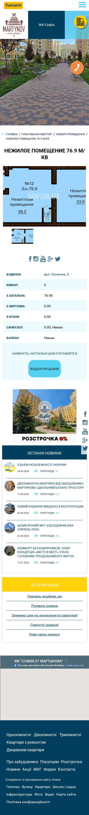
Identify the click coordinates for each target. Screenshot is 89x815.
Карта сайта (66, 794)
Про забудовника (22, 761)
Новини (13, 769)
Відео (49, 794)
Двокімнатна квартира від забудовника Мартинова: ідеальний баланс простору (50, 485)
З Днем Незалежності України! (42, 464)
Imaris (56, 779)
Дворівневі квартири (25, 750)
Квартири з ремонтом (26, 742)
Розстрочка (71, 761)
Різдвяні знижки (44, 606)
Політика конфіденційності (28, 802)
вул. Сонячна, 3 (56, 274)
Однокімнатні (18, 734)
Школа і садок (64, 787)
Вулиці (27, 787)
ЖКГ (37, 769)
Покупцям (49, 761)
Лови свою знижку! (44, 634)
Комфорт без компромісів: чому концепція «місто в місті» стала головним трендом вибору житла (45, 552)
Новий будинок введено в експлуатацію (50, 506)
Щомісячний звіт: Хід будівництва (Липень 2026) (45, 527)
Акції (26, 769)
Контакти (66, 769)
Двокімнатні (45, 734)
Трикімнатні (70, 734)
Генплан (13, 787)
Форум (50, 769)
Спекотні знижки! (44, 625)
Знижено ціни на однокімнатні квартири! (45, 615)
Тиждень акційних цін (44, 596)
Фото (39, 794)
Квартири (42, 787)
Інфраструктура (19, 794)
